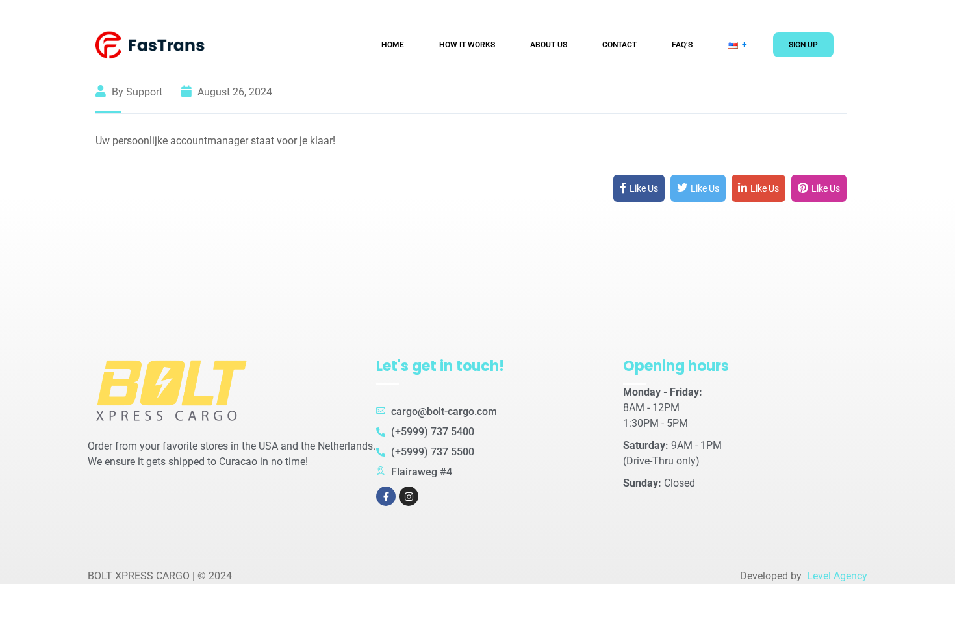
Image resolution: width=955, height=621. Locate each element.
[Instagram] (408, 496)
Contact (619, 44)
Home (392, 44)
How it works (467, 44)
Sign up (803, 44)
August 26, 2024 (233, 92)
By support (135, 92)
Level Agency (835, 576)
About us (548, 44)
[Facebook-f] (386, 496)
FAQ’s (682, 44)
